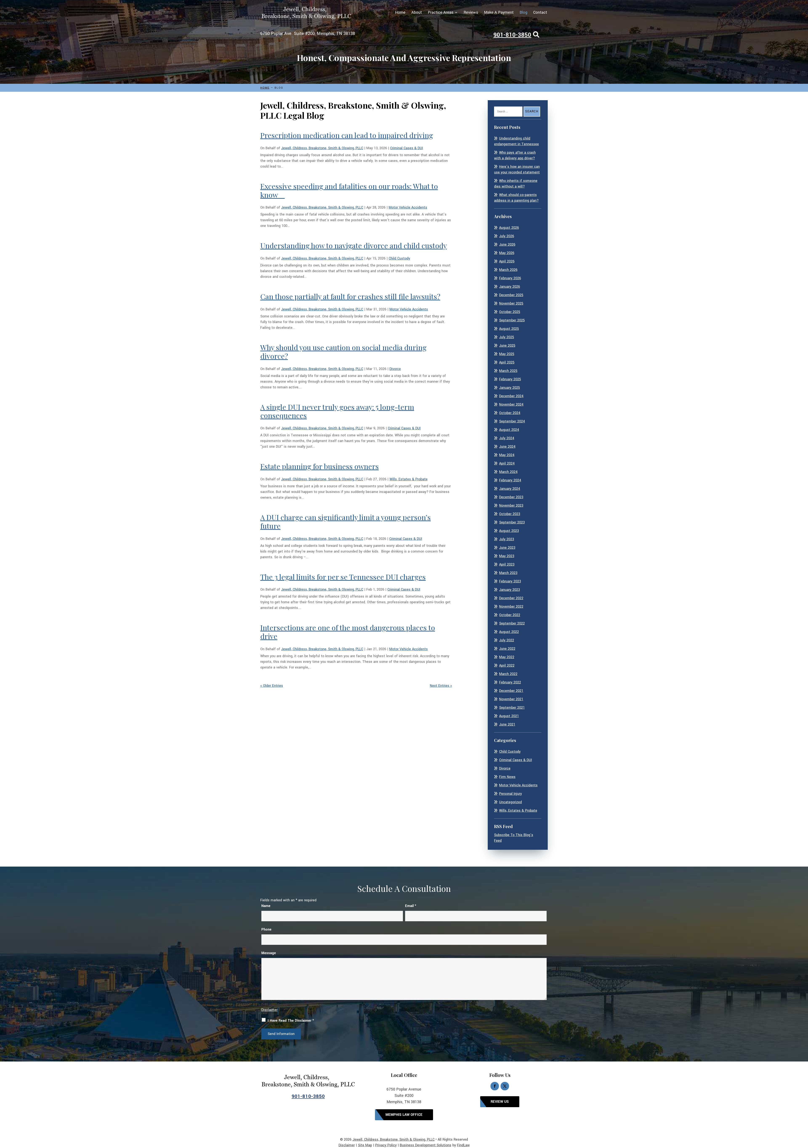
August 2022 (509, 631)
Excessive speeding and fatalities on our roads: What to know (349, 190)
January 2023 (509, 589)
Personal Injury (510, 793)
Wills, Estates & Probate (408, 479)
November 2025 (511, 303)
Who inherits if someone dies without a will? (515, 183)
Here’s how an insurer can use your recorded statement (517, 169)
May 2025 (506, 354)
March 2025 (508, 370)
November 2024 (511, 404)
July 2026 (506, 236)
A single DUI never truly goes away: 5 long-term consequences (337, 411)
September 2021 (512, 707)
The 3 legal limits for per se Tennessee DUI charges (343, 577)
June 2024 (507, 446)
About (416, 13)
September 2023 (512, 522)
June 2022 (507, 648)
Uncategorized (510, 802)
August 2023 (509, 530)
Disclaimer (269, 1009)
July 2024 (506, 438)
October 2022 (509, 615)
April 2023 (506, 564)
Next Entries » (441, 685)
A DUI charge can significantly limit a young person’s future (345, 521)
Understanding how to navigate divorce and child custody (353, 245)
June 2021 (507, 724)
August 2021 (509, 716)
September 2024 (512, 421)
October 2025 (509, 311)
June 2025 (507, 345)
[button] (804, 1117)
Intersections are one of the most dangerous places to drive (347, 632)
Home (400, 13)
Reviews (471, 13)
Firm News (507, 776)
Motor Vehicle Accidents (408, 207)
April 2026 (506, 261)
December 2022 (511, 598)
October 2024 (509, 412)
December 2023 (511, 497)
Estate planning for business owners (319, 466)
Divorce (395, 368)
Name (265, 905)
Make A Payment (499, 13)
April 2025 (506, 362)
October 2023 (509, 513)
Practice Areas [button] (440, 13)
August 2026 (509, 227)
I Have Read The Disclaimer (291, 1020)
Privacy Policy (386, 1145)
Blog (523, 13)
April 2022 (506, 665)
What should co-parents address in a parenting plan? (516, 197)
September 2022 (512, 623)
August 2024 (509, 429)
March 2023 (508, 572)
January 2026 (509, 286)
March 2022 (508, 673)
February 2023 (510, 581)
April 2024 (507, 463)
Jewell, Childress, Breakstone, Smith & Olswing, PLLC (322, 148)
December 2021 (511, 690)
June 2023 (507, 547)
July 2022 (506, 640)
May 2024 (506, 455)
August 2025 (509, 328)
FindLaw (463, 1145)
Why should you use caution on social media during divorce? (343, 351)
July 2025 (506, 337)
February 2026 (510, 278)
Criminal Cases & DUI (406, 148)
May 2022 (506, 657)
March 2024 (508, 471)
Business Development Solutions (425, 1145)
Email (410, 905)
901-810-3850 (512, 35)
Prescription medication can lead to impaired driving (346, 135)
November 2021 (511, 699)
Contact (540, 13)
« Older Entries (271, 685)
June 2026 (507, 244)
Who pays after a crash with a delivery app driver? (515, 155)
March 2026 (508, 269)
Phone (266, 929)
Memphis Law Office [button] (404, 1114)
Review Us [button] (500, 1101)
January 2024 (509, 488)
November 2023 (511, 505)
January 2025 (509, 387)
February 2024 (510, 480)
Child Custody (399, 258)
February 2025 (510, 379)
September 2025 (512, 320)
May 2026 (506, 252)
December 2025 (511, 295)
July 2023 (506, 539)
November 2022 (511, 606)
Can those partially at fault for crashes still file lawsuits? (350, 296)
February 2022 (510, 682)
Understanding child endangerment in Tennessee (516, 141)
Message (268, 953)
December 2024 (511, 396)
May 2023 (506, 556)
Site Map (365, 1145)
